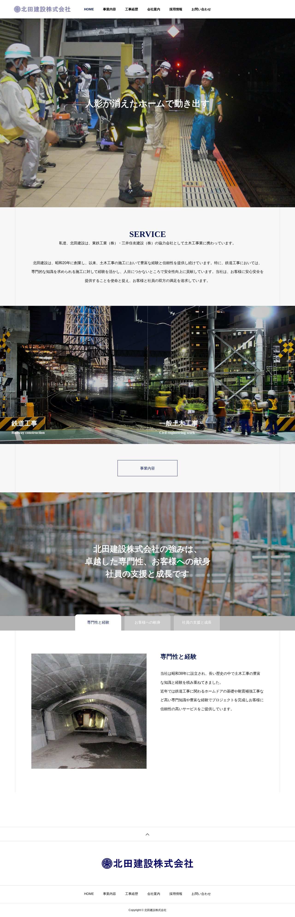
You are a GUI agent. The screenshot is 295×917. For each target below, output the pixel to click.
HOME (89, 9)
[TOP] (147, 834)
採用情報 (175, 9)
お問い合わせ (201, 9)
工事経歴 (131, 9)
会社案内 (153, 9)
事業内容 (109, 9)
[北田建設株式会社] (42, 9)
